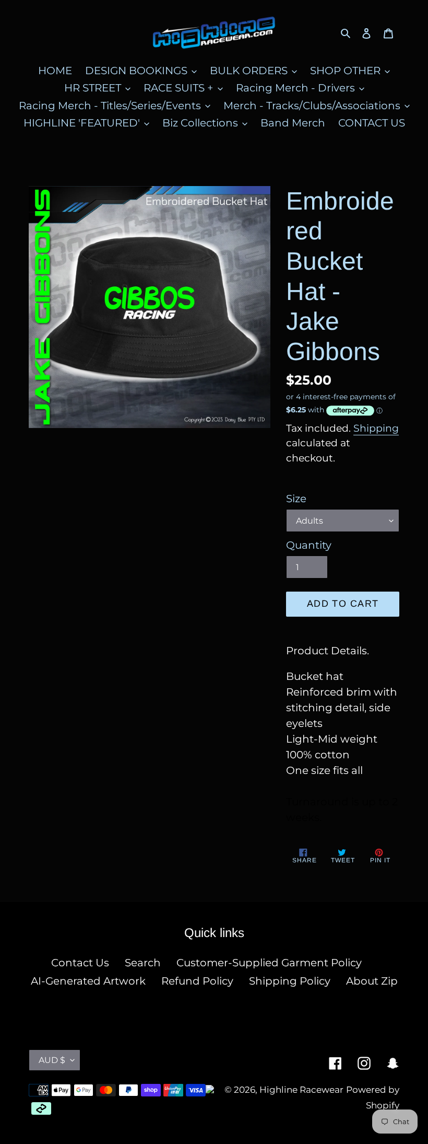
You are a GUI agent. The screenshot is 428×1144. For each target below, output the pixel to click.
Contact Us (80, 962)
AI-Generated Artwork (88, 981)
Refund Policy (197, 981)
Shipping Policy (289, 981)
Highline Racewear (301, 1089)
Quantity (308, 545)
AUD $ (52, 1060)
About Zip (372, 981)
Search (143, 962)
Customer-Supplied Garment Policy (269, 962)
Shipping (376, 428)
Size (296, 498)
